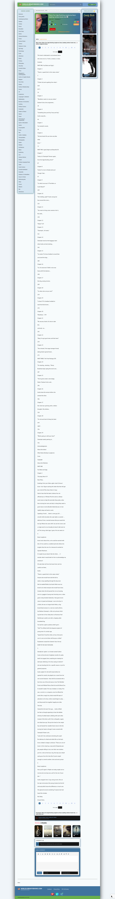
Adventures (21, 191)
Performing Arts (22, 179)
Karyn (45, 39)
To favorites (65, 24)
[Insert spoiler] (66, 854)
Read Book (52, 29)
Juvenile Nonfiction (23, 169)
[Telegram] (50, 24)
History (20, 84)
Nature (20, 114)
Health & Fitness (22, 111)
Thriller (20, 24)
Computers (21, 109)
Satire (20, 164)
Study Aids (21, 172)
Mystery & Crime (22, 46)
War (19, 189)
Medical (20, 145)
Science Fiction (22, 41)
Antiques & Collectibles (24, 174)
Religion (20, 79)
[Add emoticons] (57, 854)
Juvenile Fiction (22, 68)
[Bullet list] (52, 854)
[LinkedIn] (55, 24)
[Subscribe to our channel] (53, 894)
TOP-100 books (65, 889)
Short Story (21, 31)
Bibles (20, 149)
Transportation (22, 137)
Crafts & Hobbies (22, 135)
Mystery (20, 21)
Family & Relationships (24, 87)
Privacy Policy (57, 889)
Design (20, 159)
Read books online (40, 10)
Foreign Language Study (24, 162)
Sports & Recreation (23, 122)
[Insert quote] (64, 854)
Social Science (22, 167)
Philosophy (21, 63)
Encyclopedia (22, 127)
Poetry (20, 58)
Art (19, 91)
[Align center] (47, 854)
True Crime (21, 82)
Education (21, 29)
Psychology (21, 51)
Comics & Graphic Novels (24, 77)
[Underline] (43, 854)
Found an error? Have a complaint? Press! (47, 817)
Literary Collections (23, 36)
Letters (20, 142)
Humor (20, 89)
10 (66, 47)
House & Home (22, 177)
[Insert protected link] (61, 854)
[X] (51, 24)
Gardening (21, 152)
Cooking (20, 104)
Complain (76, 24)
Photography (21, 140)
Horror (20, 26)
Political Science (22, 106)
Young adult (21, 16)
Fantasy (20, 61)
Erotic (20, 53)
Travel (20, 116)
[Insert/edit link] (59, 854)
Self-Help (21, 48)
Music (20, 70)
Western (20, 186)
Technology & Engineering (22, 119)
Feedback (49, 889)
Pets (19, 132)
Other (46, 10)
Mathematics (21, 99)
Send (39, 873)
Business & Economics (24, 101)
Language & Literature (24, 96)
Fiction (20, 38)
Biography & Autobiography (22, 74)
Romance (21, 14)
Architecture (21, 147)
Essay (20, 130)
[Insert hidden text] (68, 854)
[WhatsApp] (53, 24)
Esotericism (21, 94)
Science (20, 43)
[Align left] (45, 854)
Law (19, 154)
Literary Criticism (22, 157)
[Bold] (38, 854)
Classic (20, 184)
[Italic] (40, 854)
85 (71, 47)
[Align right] (50, 854)
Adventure (21, 56)
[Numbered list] (54, 854)
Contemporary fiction (23, 19)
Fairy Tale (21, 65)
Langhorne (42, 39)
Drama (20, 33)
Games (20, 125)
